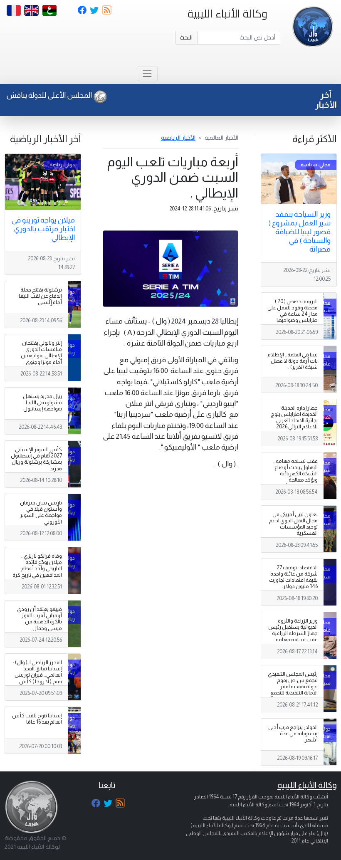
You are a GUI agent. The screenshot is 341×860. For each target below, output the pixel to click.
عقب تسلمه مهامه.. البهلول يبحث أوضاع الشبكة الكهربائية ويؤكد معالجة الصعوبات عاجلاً (295, 473)
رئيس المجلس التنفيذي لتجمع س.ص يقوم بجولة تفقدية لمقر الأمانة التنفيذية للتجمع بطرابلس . (293, 686)
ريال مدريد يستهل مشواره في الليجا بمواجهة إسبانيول (42, 402)
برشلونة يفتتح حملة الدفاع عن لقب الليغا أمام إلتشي (40, 296)
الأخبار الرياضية (178, 137)
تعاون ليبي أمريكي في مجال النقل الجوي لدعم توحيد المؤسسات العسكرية (293, 524)
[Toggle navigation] (147, 74)
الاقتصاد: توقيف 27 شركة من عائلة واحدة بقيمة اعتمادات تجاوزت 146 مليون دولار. (293, 577)
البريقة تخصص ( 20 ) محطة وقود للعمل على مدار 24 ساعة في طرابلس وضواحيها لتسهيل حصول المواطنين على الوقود (292, 317)
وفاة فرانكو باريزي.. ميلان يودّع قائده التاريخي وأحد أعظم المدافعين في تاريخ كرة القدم (37, 568)
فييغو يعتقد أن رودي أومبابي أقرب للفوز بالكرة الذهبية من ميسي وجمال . (39, 618)
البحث (186, 37)
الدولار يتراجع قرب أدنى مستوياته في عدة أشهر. (293, 733)
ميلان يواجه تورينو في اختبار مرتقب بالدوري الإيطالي (43, 229)
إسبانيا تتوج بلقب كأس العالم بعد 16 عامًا (37, 719)
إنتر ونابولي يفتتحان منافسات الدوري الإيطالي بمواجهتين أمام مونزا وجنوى (41, 352)
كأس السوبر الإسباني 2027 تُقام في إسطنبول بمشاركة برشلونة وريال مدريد (36, 459)
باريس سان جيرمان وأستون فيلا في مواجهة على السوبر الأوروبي (41, 512)
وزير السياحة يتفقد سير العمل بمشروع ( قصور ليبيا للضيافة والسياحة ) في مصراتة (300, 231)
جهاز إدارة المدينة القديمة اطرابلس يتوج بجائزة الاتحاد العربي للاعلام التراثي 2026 (294, 417)
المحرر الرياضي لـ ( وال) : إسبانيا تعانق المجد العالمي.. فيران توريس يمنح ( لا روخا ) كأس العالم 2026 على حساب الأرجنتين (37, 678)
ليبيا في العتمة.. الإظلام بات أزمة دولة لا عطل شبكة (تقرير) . (292, 361)
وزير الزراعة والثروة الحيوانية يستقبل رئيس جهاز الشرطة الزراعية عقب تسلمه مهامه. (293, 630)
